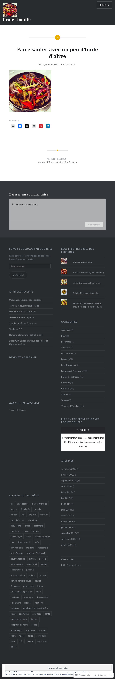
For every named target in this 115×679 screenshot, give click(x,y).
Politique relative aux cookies (71, 674)
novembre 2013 (68, 469)
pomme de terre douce (21, 580)
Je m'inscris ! (18, 275)
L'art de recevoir (68, 365)
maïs (37, 542)
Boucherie (25, 509)
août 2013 (66, 486)
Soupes (64, 400)
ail (12, 503)
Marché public (24, 542)
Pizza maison (17, 569)
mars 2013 (66, 515)
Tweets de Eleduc (17, 410)
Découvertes (67, 353)
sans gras (36, 613)
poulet (38, 580)
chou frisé (32, 520)
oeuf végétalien (18, 558)
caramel (14, 514)
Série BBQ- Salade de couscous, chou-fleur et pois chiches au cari (88, 305)
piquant (44, 564)
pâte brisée (28, 586)
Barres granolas (39, 503)
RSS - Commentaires (71, 565)
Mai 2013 (65, 504)
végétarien (42, 641)
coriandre (38, 525)
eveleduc (54, 64)
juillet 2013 (66, 492)
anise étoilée (22, 503)
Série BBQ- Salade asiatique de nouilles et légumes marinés (28, 342)
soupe (34, 624)
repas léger (28, 597)
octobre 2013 (67, 474)
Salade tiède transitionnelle (85, 293)
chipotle (32, 514)
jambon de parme (42, 536)
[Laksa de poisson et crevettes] (83, 279)
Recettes (65, 388)
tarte (30, 635)
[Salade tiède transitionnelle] (83, 289)
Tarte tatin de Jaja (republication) (88, 272)
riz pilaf (27, 602)
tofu (21, 641)
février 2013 (67, 521)
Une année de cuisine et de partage (25, 300)
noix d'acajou (17, 553)
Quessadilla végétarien (21, 591)
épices (14, 646)
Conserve (65, 347)
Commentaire (94, 224)
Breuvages (66, 341)
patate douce (17, 564)
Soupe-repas (16, 630)
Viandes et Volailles (70, 406)
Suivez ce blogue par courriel (30, 248)
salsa (13, 613)
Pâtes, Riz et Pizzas (70, 377)
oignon (32, 558)
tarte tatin (41, 635)
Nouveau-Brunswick (36, 553)
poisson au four (18, 575)
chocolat (44, 514)
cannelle (37, 509)
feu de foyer (16, 536)
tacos (22, 635)
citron (27, 525)
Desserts (65, 359)
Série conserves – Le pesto (21, 317)
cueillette (15, 531)
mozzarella (43, 547)
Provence (15, 586)
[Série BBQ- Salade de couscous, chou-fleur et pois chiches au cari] (83, 299)
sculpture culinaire (19, 624)
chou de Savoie (18, 520)
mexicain (30, 547)
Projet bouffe (17, 19)
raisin (38, 591)
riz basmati (16, 602)
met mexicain (17, 547)
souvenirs (30, 630)
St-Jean (42, 630)
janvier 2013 (67, 527)
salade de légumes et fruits (35, 608)
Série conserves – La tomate (22, 311)
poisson (30, 569)
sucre (13, 635)
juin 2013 (65, 498)
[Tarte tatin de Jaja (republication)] (83, 268)
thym (13, 641)
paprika (42, 558)
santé (47, 613)
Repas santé (43, 597)
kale (12, 542)
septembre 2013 (69, 480)
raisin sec (15, 597)
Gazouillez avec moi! (24, 403)
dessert (35, 531)
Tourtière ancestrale (82, 262)
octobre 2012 (67, 545)
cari (23, 514)
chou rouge (16, 525)
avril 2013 (66, 509)
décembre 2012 (68, 533)
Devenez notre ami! (23, 357)
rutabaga (15, 608)
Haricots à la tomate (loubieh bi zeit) (26, 335)
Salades (64, 394)
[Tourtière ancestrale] (83, 258)
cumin (25, 531)
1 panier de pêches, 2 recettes (23, 323)
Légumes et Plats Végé (72, 371)
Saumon (34, 619)
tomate (30, 641)
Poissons (65, 382)
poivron (32, 575)
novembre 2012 (68, 539)
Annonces (65, 330)
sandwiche (24, 613)
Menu (105, 5)
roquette (39, 602)
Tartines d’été (15, 329)
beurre (14, 509)
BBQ (63, 336)
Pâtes (40, 586)
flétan (28, 536)
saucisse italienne (19, 619)
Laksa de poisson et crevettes (86, 283)
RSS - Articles (67, 559)
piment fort (32, 564)
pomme (43, 575)
